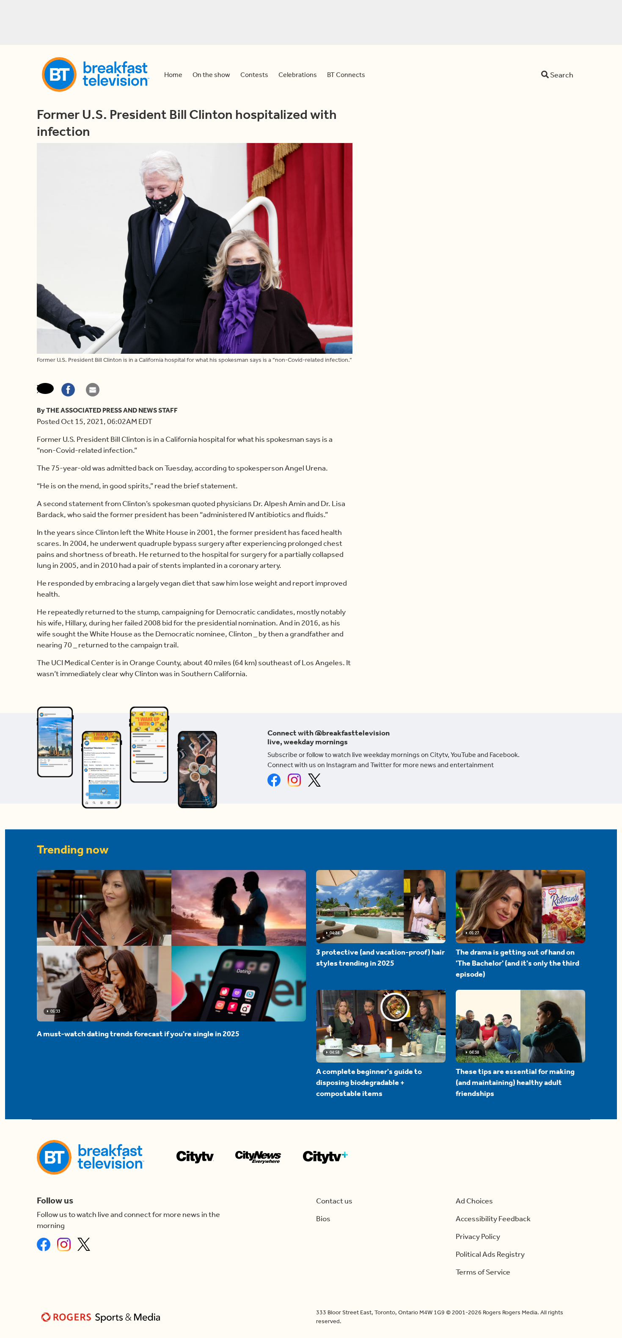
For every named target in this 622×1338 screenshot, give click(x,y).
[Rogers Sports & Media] (102, 1317)
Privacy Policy (478, 1236)
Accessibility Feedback (493, 1218)
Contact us (334, 1201)
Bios (323, 1218)
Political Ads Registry (490, 1254)
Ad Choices (474, 1201)
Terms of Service (483, 1272)
